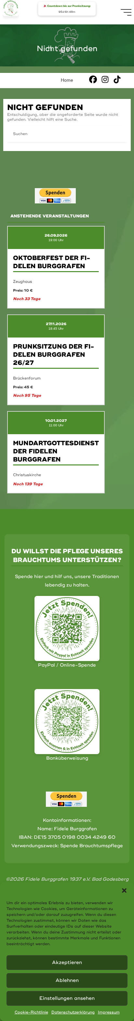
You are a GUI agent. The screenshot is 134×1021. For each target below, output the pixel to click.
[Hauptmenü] (126, 12)
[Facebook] (93, 79)
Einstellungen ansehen (67, 998)
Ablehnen (67, 980)
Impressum (109, 1012)
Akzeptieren (67, 962)
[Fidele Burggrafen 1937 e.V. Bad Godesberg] (11, 8)
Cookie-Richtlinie (31, 1012)
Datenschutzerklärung (73, 1012)
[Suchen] (119, 134)
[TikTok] (117, 79)
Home (67, 80)
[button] (124, 890)
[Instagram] (105, 79)
